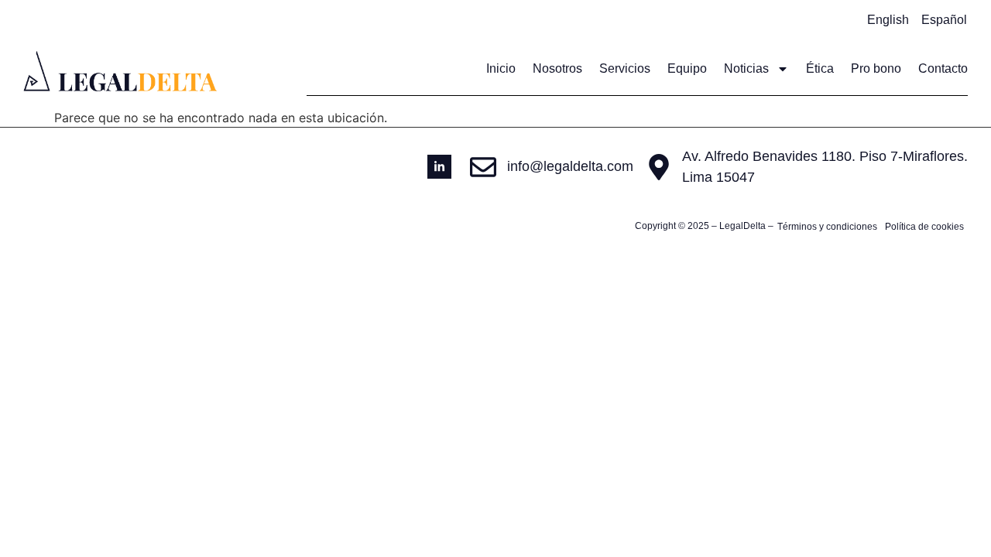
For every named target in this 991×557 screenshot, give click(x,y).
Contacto (943, 68)
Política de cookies (924, 226)
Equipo (687, 68)
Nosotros (557, 68)
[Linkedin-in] (439, 167)
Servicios (624, 68)
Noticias (746, 68)
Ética (820, 68)
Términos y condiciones (827, 226)
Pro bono (876, 68)
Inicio (501, 68)
